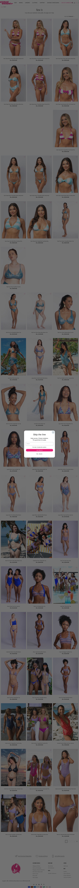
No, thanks (39, 453)
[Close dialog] (53, 432)
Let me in (40, 450)
